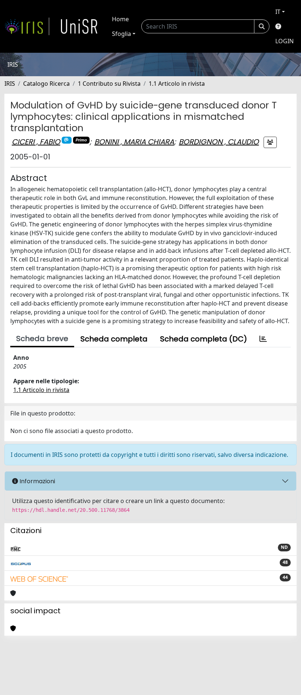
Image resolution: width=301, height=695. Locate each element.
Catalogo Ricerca (46, 84)
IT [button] (277, 12)
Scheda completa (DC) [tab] (203, 339)
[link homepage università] (79, 26)
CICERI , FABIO (36, 142)
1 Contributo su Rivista (109, 84)
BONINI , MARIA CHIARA (134, 142)
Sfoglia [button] (121, 34)
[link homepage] (26, 26)
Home (120, 19)
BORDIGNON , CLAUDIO (219, 142)
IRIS (9, 84)
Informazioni (36, 481)
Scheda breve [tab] (42, 338)
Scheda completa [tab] (114, 339)
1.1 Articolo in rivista (177, 84)
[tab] (263, 339)
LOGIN (284, 41)
